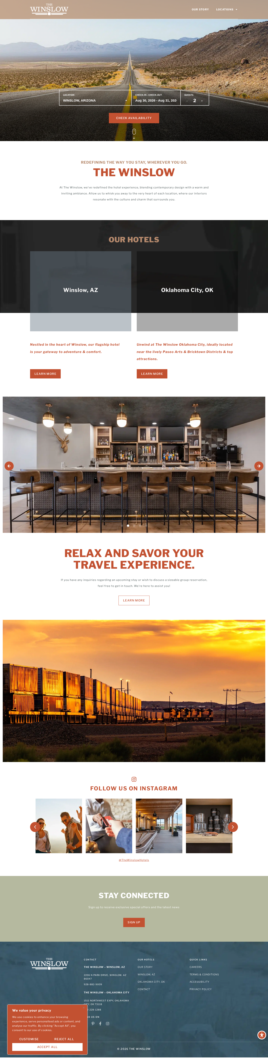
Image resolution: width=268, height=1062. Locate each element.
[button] (9, 466)
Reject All (64, 1039)
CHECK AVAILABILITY (134, 118)
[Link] (49, 9)
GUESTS (188, 95)
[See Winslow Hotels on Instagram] (108, 1023)
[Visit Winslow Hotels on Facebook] (101, 1023)
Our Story (200, 9)
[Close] (83, 1007)
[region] (47, 1029)
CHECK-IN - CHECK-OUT (148, 95)
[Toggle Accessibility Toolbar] (261, 1035)
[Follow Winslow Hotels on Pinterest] (94, 1023)
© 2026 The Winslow (134, 1048)
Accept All (47, 1047)
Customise (29, 1039)
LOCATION (68, 95)
